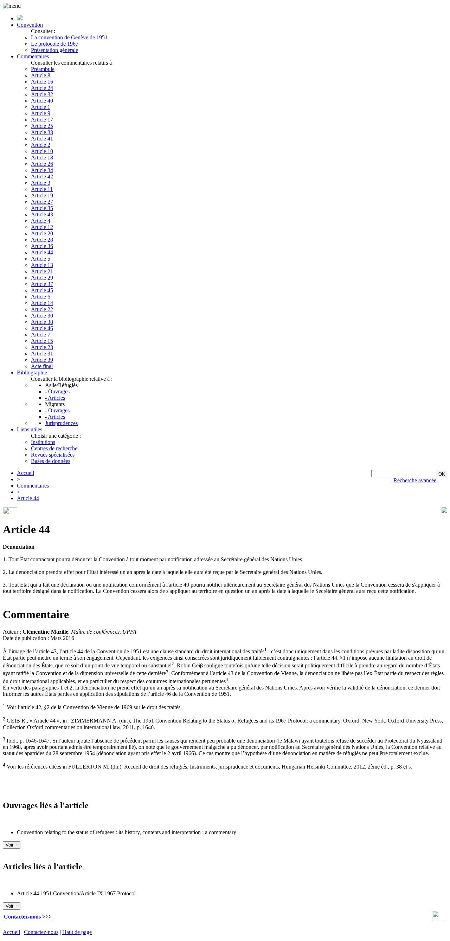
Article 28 (42, 240)
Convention (30, 25)
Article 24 (42, 88)
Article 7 (40, 335)
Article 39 (42, 360)
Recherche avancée (414, 480)
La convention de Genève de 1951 (69, 37)
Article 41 (42, 139)
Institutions (43, 442)
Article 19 (42, 195)
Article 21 (42, 271)
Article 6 (40, 297)
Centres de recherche (54, 448)
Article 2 (40, 145)
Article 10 (42, 151)
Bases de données (50, 461)
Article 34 (42, 170)
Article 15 (42, 341)
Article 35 (42, 208)
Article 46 (42, 328)
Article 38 (42, 322)
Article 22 (42, 309)
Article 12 (42, 227)
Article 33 (42, 132)
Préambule (42, 69)
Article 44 (42, 252)
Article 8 (40, 75)
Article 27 (42, 202)
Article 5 (40, 259)
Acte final (42, 366)
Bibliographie (32, 372)
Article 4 (40, 221)
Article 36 (42, 246)
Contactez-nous (41, 932)
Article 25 (42, 126)
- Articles (55, 398)
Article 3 (40, 183)
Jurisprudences (61, 423)
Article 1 (40, 107)
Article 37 (42, 284)
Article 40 (42, 101)
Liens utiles (29, 429)
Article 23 (42, 347)
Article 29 (42, 278)
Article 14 (42, 303)
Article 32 (42, 94)
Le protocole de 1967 (54, 44)
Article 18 (42, 158)
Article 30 (42, 316)
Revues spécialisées (53, 455)
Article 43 (42, 214)
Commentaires (33, 56)
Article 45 (42, 290)
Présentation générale (54, 50)
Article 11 (42, 189)
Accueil (25, 473)
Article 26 (42, 164)
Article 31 (42, 354)
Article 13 (42, 265)
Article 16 (42, 82)
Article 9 (40, 113)
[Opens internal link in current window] (439, 919)
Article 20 (42, 233)
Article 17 (42, 120)
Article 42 (42, 176)
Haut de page (77, 932)
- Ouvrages (57, 391)
